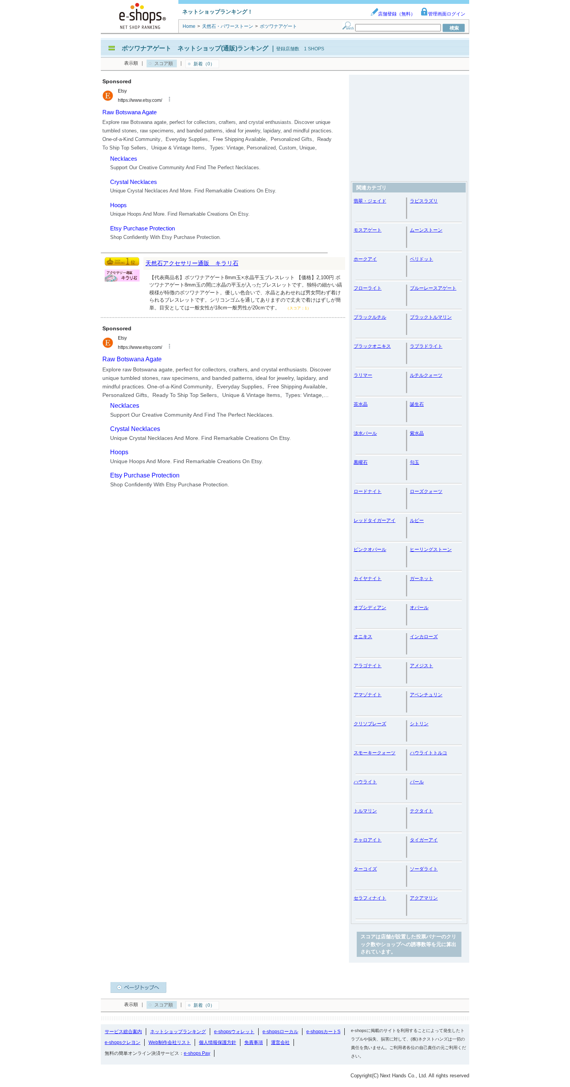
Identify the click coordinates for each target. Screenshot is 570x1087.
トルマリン (365, 811)
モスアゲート (368, 230)
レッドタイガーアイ (375, 520)
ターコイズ (365, 869)
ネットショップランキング (178, 1031)
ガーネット (421, 578)
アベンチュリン (426, 694)
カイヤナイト (368, 578)
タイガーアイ (424, 840)
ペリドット (421, 259)
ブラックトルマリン (431, 317)
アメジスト (421, 665)
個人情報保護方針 (217, 1042)
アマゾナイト (368, 694)
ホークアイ (365, 259)
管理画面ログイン (446, 14)
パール (417, 782)
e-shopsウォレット (234, 1031)
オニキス (363, 636)
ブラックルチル (370, 317)
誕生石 (417, 404)
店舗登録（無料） (396, 14)
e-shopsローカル (280, 1031)
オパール (419, 607)
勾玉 (414, 462)
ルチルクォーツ (426, 375)
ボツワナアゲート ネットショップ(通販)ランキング (195, 48)
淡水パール (365, 433)
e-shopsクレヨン (122, 1042)
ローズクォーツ (426, 491)
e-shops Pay (197, 1053)
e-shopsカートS (323, 1031)
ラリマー (363, 375)
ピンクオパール (370, 549)
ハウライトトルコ (428, 753)
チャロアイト (368, 840)
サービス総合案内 (123, 1031)
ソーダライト (424, 869)
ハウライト (365, 782)
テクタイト (421, 811)
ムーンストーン (426, 230)
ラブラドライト (426, 346)
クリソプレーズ (370, 723)
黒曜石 (361, 462)
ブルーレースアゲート (433, 288)
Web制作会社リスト (170, 1042)
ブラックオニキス (372, 346)
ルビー (417, 520)
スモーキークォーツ (375, 753)
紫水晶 (417, 433)
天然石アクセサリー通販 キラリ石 (191, 263)
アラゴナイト (368, 665)
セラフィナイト (370, 898)
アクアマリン (424, 898)
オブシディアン (370, 607)
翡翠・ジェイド (370, 201)
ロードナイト (368, 491)
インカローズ (424, 636)
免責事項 (253, 1042)
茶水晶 (361, 404)
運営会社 (280, 1042)
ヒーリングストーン (431, 549)
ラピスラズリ (424, 201)
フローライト (368, 288)
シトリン (419, 723)
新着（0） (204, 64)
